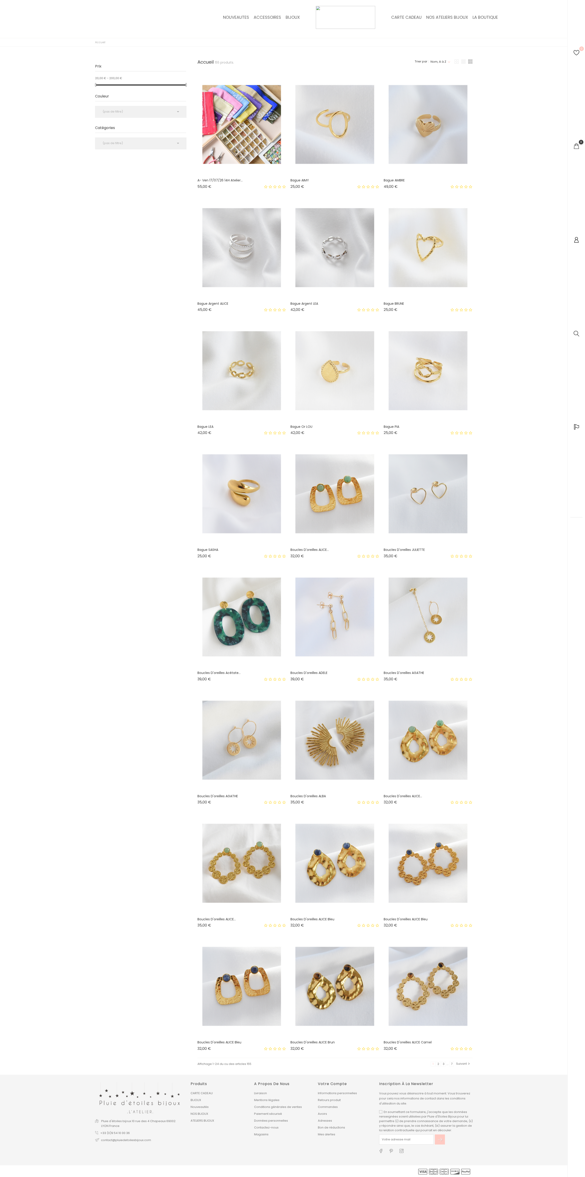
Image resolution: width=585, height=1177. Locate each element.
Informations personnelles (337, 1093)
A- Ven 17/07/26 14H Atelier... (220, 180)
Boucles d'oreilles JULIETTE (404, 549)
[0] (576, 53)
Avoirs (322, 1114)
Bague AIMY (299, 180)
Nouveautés (200, 1107)
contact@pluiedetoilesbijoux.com (126, 1140)
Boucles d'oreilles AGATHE (404, 673)
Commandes (328, 1107)
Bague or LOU (301, 426)
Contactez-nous (266, 1127)
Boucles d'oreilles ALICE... (309, 549)
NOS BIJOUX (199, 1114)
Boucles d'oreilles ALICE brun (312, 1042)
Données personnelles (271, 1120)
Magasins (261, 1134)
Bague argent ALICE (212, 303)
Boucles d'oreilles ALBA (308, 796)
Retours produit (329, 1100)
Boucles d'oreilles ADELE (308, 673)
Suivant (463, 1063)
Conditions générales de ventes (278, 1107)
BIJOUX (196, 1100)
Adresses (325, 1120)
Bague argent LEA (304, 303)
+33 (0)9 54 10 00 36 (115, 1133)
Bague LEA (205, 426)
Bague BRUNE (394, 303)
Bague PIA (391, 426)
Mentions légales (266, 1100)
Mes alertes (326, 1134)
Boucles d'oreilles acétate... (219, 673)
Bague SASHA (207, 549)
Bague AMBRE (394, 180)
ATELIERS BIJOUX (202, 1120)
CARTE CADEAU (202, 1093)
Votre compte (332, 1083)
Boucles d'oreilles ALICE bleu (312, 919)
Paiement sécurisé (268, 1114)
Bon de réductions (331, 1127)
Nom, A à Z (438, 61)
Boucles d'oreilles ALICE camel (408, 1042)
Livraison (260, 1093)
